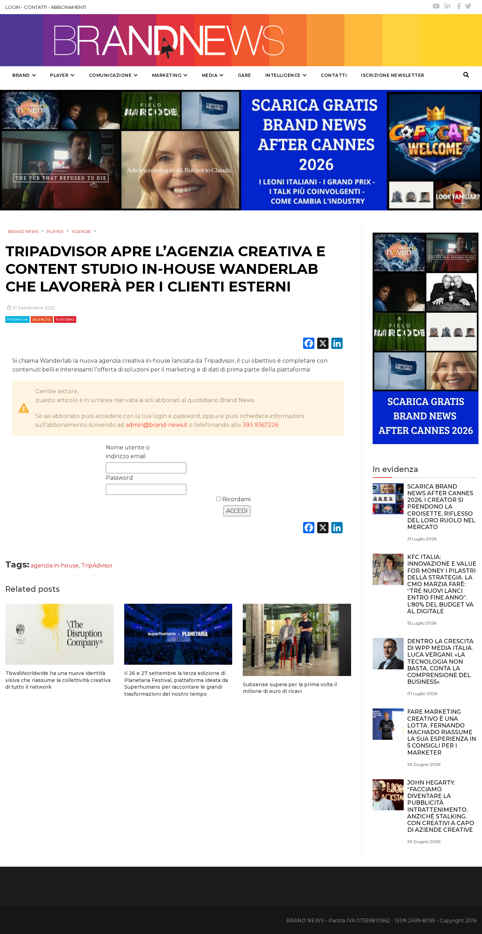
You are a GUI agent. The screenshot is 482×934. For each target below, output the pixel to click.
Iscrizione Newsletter (392, 75)
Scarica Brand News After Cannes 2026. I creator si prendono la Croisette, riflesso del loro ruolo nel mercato (441, 506)
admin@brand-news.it (157, 425)
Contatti (334, 75)
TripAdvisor (97, 565)
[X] (323, 344)
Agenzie (41, 319)
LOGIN (12, 7)
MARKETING (167, 75)
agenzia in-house (55, 565)
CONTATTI (35, 7)
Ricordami (236, 499)
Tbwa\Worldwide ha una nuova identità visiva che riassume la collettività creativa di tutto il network (57, 680)
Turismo (65, 319)
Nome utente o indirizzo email (128, 452)
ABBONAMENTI (68, 7)
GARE (244, 75)
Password (119, 477)
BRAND (21, 75)
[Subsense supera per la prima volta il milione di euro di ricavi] (297, 640)
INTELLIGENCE (283, 75)
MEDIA (210, 75)
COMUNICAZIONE (110, 75)
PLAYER (59, 75)
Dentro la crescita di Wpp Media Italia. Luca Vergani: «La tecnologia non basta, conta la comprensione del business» (440, 661)
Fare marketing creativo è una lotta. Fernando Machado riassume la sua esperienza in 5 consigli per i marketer (441, 732)
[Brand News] (212, 40)
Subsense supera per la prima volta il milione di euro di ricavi (290, 688)
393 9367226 (260, 425)
